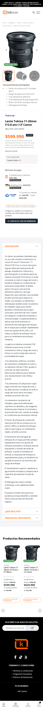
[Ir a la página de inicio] (10, 12)
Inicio (4, 23)
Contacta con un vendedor (23, 221)
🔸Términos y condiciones (21, 671)
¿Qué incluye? (13, 511)
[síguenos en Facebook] (15, 657)
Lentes (19, 23)
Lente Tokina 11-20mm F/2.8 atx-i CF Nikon (11, 569)
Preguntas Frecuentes (18, 518)
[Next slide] (36, 50)
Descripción (12, 246)
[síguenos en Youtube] (26, 657)
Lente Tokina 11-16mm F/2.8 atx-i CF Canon (31, 569)
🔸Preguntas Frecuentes (21, 674)
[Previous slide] (6, 50)
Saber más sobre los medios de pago (20, 206)
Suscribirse (32, 628)
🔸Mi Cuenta (21, 691)
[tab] (21, 246)
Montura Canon (28, 23)
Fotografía (11, 23)
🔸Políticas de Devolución (22, 677)
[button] (3, 610)
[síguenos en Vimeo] (20, 657)
